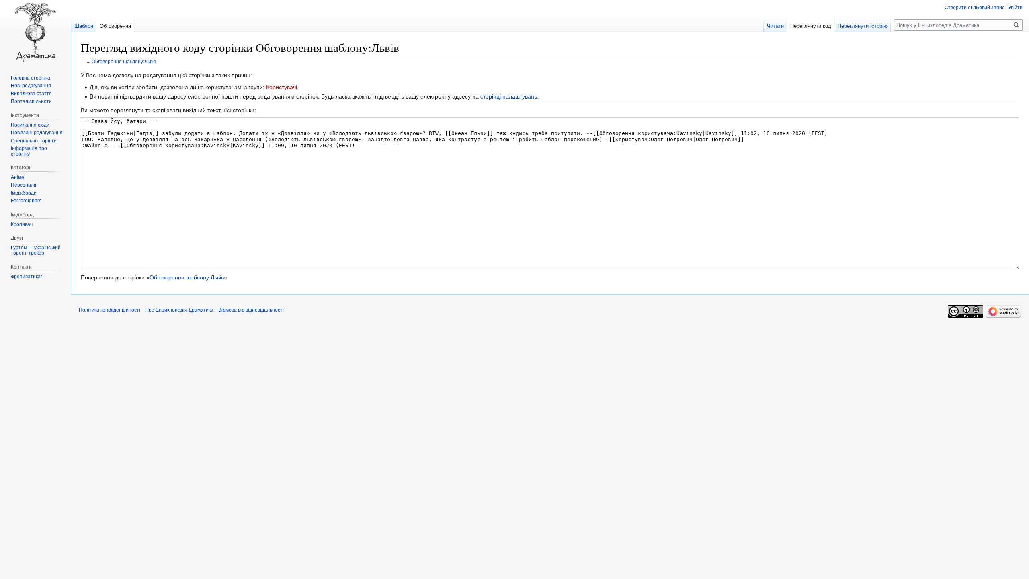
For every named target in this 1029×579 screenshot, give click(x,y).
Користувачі (281, 87)
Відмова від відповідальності (251, 310)
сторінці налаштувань (508, 96)
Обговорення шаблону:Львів (124, 61)
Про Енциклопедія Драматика (179, 310)
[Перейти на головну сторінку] (35, 32)
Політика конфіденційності (109, 310)
